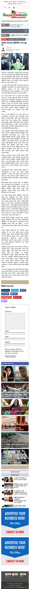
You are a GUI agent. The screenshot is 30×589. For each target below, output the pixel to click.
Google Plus (7, 297)
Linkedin (5, 294)
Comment (8, 311)
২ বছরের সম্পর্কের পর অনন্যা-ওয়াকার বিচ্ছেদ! (13, 379)
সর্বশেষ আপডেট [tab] (15, 472)
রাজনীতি (17, 39)
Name (7, 331)
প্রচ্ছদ (5, 39)
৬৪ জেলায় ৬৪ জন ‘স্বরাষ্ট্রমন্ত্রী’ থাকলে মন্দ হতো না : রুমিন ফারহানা (14, 412)
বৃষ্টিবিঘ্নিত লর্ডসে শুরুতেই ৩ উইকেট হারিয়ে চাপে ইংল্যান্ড (15, 396)
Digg (23, 290)
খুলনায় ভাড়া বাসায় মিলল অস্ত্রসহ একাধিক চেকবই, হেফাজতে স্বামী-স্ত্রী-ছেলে (14, 462)
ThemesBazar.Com (21, 587)
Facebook (6, 290)
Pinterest (18, 297)
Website (7, 342)
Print (4, 301)
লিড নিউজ (22, 39)
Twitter (15, 290)
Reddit (15, 294)
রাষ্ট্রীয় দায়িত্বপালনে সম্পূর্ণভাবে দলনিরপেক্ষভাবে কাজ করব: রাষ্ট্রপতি (13, 429)
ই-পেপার (19, 4)
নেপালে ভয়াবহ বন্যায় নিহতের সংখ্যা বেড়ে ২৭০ (14, 445)
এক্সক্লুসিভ (12, 39)
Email (7, 336)
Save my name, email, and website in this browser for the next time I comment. (14, 351)
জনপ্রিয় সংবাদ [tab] (15, 475)
